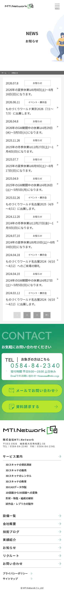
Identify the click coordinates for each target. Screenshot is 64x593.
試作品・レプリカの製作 (19, 503)
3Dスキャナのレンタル (19, 475)
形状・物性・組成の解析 (19, 498)
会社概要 (9, 523)
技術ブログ (11, 531)
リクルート (11, 555)
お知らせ (9, 547)
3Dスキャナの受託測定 (19, 464)
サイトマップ (10, 578)
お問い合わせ (13, 563)
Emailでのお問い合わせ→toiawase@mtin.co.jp (35, 376)
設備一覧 (9, 515)
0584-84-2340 (36, 365)
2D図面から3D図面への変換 (21, 492)
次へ (47, 315)
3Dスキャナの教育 (16, 481)
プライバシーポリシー (15, 573)
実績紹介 (9, 539)
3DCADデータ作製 (16, 487)
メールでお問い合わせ (35, 390)
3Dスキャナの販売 (16, 470)
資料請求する (27, 406)
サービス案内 (13, 456)
